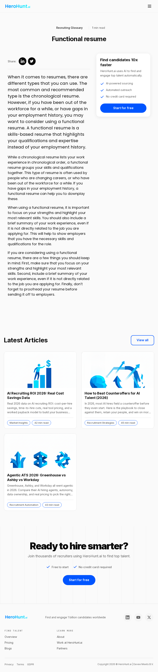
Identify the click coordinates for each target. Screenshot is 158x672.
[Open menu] (149, 6)
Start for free (123, 108)
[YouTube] (138, 617)
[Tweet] (32, 61)
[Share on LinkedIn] (22, 61)
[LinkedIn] (127, 617)
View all (142, 340)
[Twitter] (149, 617)
